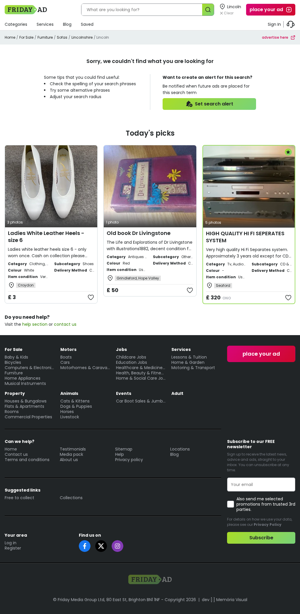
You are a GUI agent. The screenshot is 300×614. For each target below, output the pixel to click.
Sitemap (123, 449)
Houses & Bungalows (26, 401)
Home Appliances (22, 378)
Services (45, 24)
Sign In (274, 24)
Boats (66, 357)
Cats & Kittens (75, 401)
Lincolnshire (82, 37)
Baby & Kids (16, 357)
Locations (180, 449)
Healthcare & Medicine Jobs (141, 367)
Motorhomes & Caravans (85, 367)
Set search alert (214, 103)
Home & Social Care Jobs (141, 378)
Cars (65, 362)
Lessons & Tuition (189, 357)
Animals (69, 393)
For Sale (26, 37)
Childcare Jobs (131, 357)
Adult (177, 393)
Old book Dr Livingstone (139, 233)
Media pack (71, 454)
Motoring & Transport (193, 367)
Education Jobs (131, 362)
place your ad (266, 9)
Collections (71, 498)
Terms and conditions (27, 460)
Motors (68, 349)
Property (15, 393)
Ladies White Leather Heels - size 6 (46, 236)
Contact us (16, 454)
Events (123, 393)
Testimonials (73, 449)
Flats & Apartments (24, 406)
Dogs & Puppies (76, 406)
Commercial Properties (28, 416)
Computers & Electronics (29, 367)
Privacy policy (129, 460)
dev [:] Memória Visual (224, 600)
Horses (67, 411)
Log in (10, 543)
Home (10, 37)
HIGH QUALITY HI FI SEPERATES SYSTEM (245, 237)
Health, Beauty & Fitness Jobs (141, 373)
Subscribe (261, 537)
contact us (65, 324)
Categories (16, 24)
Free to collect (19, 498)
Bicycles (13, 362)
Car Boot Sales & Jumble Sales (141, 401)
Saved (87, 24)
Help (119, 454)
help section (34, 324)
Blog (67, 24)
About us (69, 460)
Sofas (62, 37)
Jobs (121, 349)
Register (13, 548)
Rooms (12, 411)
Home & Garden (187, 362)
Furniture (45, 37)
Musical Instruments (25, 383)
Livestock (69, 416)
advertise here (275, 37)
